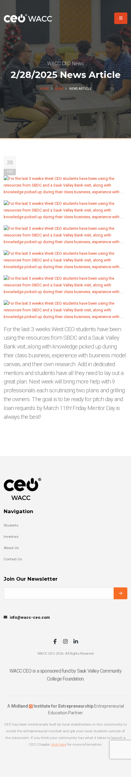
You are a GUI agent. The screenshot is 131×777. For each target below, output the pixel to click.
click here (58, 744)
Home (44, 89)
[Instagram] (65, 642)
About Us (11, 548)
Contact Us (13, 559)
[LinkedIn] (76, 642)
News (59, 89)
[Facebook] (55, 642)
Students (11, 525)
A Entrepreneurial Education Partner (65, 709)
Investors (11, 536)
